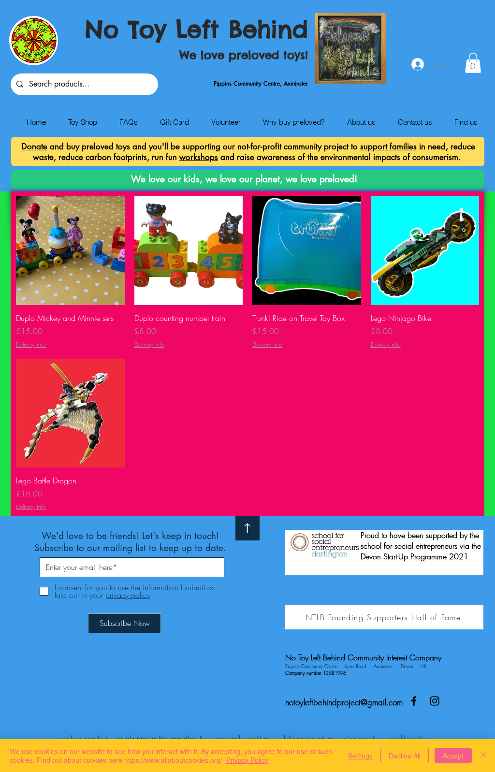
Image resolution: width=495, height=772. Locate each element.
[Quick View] (70, 250)
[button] (473, 63)
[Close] (483, 755)
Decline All (405, 755)
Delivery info (31, 345)
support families (388, 146)
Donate (34, 146)
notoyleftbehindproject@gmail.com (344, 702)
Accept (453, 755)
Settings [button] (360, 755)
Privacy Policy (247, 760)
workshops (198, 157)
